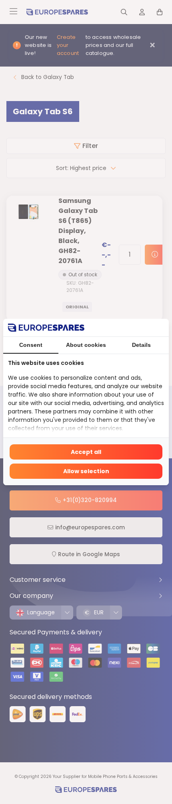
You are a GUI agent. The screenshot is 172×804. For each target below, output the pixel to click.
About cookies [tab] (86, 345)
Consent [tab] (30, 345)
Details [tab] (141, 345)
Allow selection (86, 471)
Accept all (86, 452)
